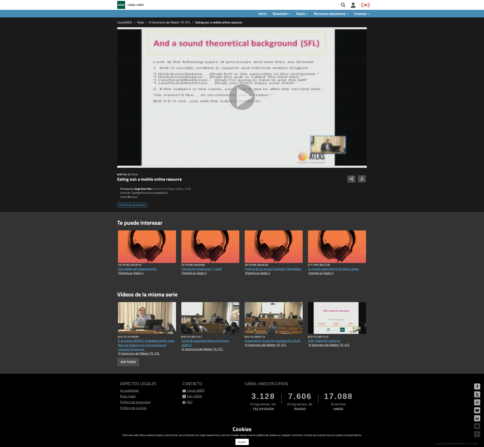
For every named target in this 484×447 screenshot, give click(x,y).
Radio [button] (301, 13)
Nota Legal (127, 396)
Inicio (262, 13)
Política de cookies (133, 407)
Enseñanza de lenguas (132, 205)
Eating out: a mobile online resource (218, 22)
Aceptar (242, 442)
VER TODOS (128, 362)
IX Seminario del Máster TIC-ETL (169, 22)
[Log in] (353, 5)
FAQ (189, 402)
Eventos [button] (360, 13)
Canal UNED (196, 390)
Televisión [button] (280, 13)
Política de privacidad (135, 402)
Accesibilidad (129, 390)
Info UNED (194, 396)
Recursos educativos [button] (330, 13)
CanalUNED (124, 22)
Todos (140, 22)
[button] (365, 251)
